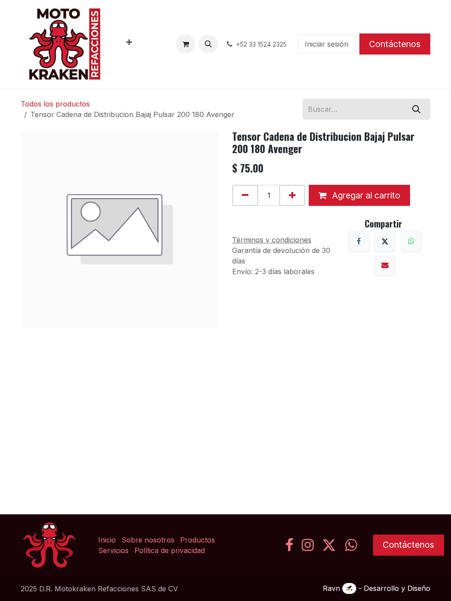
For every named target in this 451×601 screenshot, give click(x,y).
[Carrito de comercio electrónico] (185, 44)
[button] (208, 44)
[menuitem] (129, 44)
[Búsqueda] (416, 109)
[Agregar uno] (292, 195)
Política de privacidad (169, 550)
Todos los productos (55, 103)
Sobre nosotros (148, 539)
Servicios (113, 550)
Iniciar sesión (326, 44)
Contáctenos (395, 44)
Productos (197, 539)
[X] (385, 241)
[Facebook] (359, 241)
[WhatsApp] (411, 241)
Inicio (107, 539)
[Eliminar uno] (245, 195)
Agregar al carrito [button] (365, 195)
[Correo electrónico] (385, 264)
